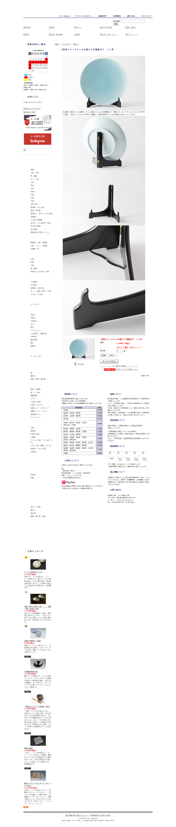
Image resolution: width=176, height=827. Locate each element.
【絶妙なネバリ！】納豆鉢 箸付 (37, 707)
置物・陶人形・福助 (38, 516)
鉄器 (31, 470)
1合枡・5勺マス (37, 405)
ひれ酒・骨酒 (36, 402)
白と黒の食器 (36, 226)
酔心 (32, 343)
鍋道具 (33, 431)
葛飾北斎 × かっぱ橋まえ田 (40, 159)
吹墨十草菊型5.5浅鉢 (32, 641)
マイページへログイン (83, 16)
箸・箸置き (33, 369)
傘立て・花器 (36, 507)
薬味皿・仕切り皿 (37, 288)
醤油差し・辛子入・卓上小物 (41, 213)
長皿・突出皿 (36, 210)
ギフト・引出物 (35, 535)
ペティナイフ (36, 330)
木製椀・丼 (35, 249)
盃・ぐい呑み (36, 392)
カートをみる (64, 16)
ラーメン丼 (35, 179)
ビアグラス (35, 304)
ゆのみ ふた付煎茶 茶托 (41, 223)
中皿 (32, 198)
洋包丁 (33, 318)
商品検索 (116, 21)
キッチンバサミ (36, 356)
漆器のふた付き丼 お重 (40, 271)
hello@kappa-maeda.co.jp (125, 500)
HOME (57, 44)
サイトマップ (146, 16)
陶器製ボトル (36, 414)
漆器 (31, 238)
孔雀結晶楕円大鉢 (31, 672)
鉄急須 (33, 475)
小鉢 (32, 182)
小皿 (32, 195)
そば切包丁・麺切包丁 (39, 333)
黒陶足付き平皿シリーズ (40, 232)
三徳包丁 (34, 321)
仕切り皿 (34, 204)
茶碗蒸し (34, 217)
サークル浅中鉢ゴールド (33, 572)
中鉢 (32, 185)
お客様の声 (102, 16)
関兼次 (33, 346)
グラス (33, 399)
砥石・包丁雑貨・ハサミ (38, 352)
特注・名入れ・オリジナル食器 (40, 530)
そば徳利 (34, 282)
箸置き (33, 376)
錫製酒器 (34, 395)
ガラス (31, 300)
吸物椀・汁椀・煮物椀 (39, 242)
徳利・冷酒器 (36, 389)
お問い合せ (131, 16)
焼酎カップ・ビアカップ (40, 408)
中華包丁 (34, 337)
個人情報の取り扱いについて (76, 815)
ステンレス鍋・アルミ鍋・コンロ (40, 441)
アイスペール (36, 417)
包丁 (31, 310)
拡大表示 (81, 364)
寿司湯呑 (32, 496)
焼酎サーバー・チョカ (39, 411)
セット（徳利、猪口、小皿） (41, 291)
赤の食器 (34, 229)
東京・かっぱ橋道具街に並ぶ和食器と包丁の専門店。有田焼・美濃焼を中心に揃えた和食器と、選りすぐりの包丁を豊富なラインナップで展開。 (102, 1)
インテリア (33, 503)
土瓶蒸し (34, 452)
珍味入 (33, 192)
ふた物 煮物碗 (36, 220)
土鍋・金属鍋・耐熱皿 (37, 423)
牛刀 (32, 324)
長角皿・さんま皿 (37, 207)
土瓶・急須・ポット (36, 484)
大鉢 (32, 188)
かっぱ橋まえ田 (29, 1)
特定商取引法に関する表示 (100, 815)
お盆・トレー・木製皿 (39, 246)
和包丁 (33, 315)
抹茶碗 (31, 464)
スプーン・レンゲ (36, 362)
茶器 (31, 490)
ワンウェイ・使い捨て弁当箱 (40, 522)
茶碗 (32, 170)
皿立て (33, 510)
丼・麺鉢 (34, 176)
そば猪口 (34, 285)
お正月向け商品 (35, 541)
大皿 (32, 201)
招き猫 (33, 513)
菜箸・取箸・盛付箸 (38, 379)
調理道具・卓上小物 (36, 458)
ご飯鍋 (33, 437)
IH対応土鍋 (35, 434)
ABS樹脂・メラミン (36, 255)
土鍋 (32, 428)
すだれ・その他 (36, 294)
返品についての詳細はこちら (127, 369)
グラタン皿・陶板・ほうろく (41, 445)
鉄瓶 (32, 478)
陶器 (31, 165)
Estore (94, 818)
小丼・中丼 (35, 173)
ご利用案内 (116, 16)
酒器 (31, 385)
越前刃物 (34, 340)
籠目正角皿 (28, 748)
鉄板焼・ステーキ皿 (38, 449)
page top (145, 376)
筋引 (32, 327)
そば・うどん (34, 278)
